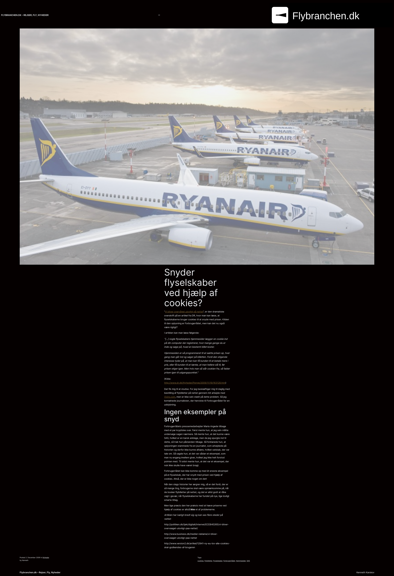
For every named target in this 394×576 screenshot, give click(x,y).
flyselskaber (217, 561)
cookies (201, 561)
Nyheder (46, 557)
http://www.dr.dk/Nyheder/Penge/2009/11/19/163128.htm (194, 382)
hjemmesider (241, 561)
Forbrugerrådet (229, 561)
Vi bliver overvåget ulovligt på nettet (184, 311)
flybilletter (208, 561)
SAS (248, 561)
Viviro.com (169, 396)
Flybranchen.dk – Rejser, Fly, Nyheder (25, 15)
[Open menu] (159, 15)
